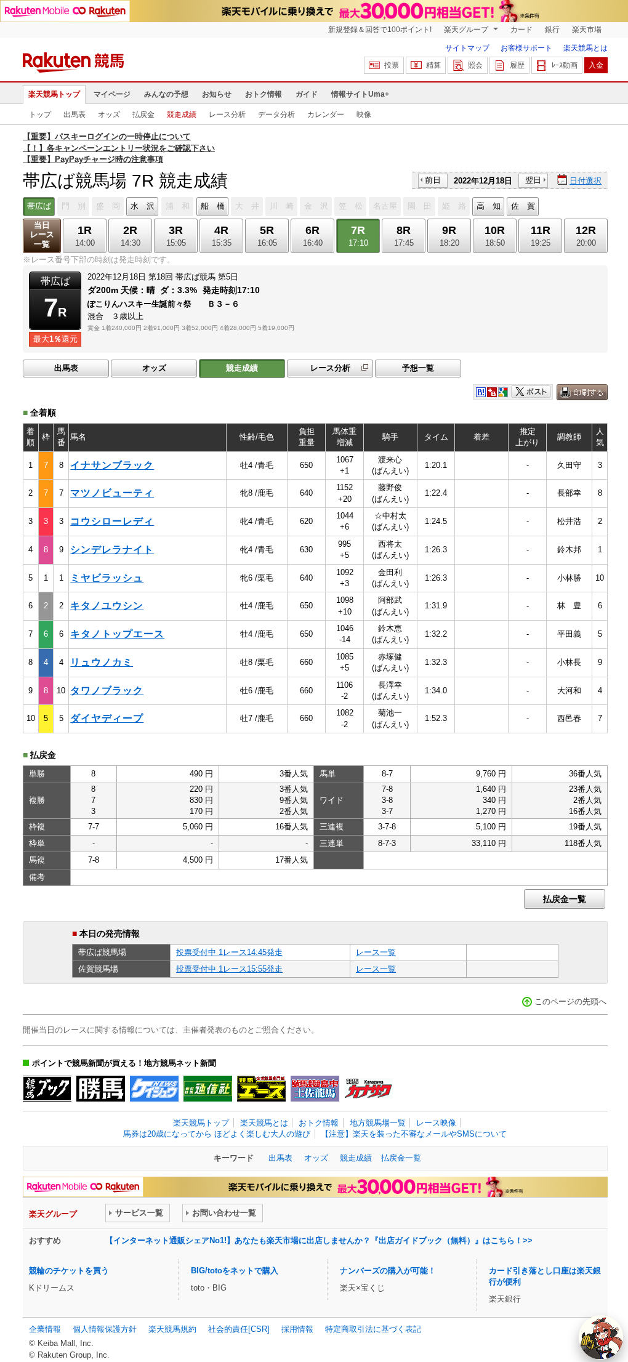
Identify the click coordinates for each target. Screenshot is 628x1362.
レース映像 (436, 1122)
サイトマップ (467, 48)
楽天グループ (467, 29)
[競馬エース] (261, 1089)
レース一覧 (376, 952)
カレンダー (325, 114)
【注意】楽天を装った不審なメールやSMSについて (414, 1133)
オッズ (109, 114)
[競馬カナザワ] (368, 1089)
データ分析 (276, 114)
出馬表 (74, 114)
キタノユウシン (106, 605)
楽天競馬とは (585, 48)
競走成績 (181, 114)
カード (521, 29)
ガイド (307, 94)
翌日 (533, 180)
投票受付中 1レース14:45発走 (229, 952)
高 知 (489, 206)
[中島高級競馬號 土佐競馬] (315, 1089)
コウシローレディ (112, 521)
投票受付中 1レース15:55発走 (229, 968)
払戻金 (143, 114)
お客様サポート (526, 48)
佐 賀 (523, 206)
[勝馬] (100, 1089)
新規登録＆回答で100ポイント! (380, 29)
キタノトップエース (117, 634)
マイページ (112, 94)
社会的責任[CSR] (239, 1329)
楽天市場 (587, 29)
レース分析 (227, 114)
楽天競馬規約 (172, 1329)
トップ (40, 114)
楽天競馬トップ (54, 94)
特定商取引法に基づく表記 (373, 1329)
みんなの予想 (166, 94)
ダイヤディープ (106, 718)
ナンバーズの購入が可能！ (388, 1270)
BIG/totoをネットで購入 (234, 1270)
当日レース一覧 (42, 234)
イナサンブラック (112, 465)
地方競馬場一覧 (378, 1122)
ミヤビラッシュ (106, 578)
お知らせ (216, 94)
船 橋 (213, 206)
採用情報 (297, 1329)
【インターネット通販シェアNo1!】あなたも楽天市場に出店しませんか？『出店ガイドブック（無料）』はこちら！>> (319, 1240)
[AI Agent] (601, 1337)
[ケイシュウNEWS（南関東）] (154, 1089)
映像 (363, 114)
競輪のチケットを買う (69, 1270)
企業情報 (45, 1329)
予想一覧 (418, 368)
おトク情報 (263, 94)
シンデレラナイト (112, 549)
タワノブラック (106, 690)
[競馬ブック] (47, 1089)
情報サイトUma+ (360, 94)
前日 (433, 180)
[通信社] (207, 1089)
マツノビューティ (112, 493)
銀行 (552, 29)
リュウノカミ (101, 662)
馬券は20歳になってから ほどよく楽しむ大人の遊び (216, 1133)
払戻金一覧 (564, 899)
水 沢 (143, 206)
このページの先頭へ (570, 1001)
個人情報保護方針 (105, 1329)
